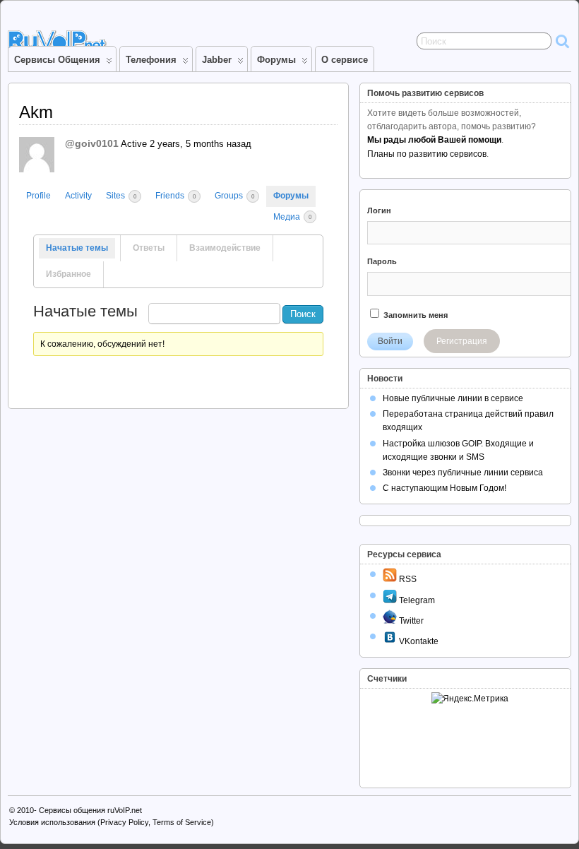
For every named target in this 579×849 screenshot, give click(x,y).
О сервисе (344, 59)
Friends (175, 196)
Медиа (292, 217)
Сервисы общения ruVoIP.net (90, 810)
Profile (38, 196)
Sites (121, 196)
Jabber (217, 59)
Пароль (382, 261)
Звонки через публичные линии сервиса (463, 472)
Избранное (68, 274)
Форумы (276, 59)
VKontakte (417, 641)
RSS (407, 579)
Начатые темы (77, 248)
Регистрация (461, 341)
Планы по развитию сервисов (427, 154)
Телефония (151, 59)
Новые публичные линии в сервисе (453, 398)
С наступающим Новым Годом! (444, 488)
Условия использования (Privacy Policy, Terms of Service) (111, 822)
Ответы (149, 248)
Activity (78, 196)
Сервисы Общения (57, 59)
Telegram (416, 600)
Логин (379, 210)
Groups (234, 196)
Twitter (410, 621)
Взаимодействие (225, 248)
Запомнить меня (414, 315)
